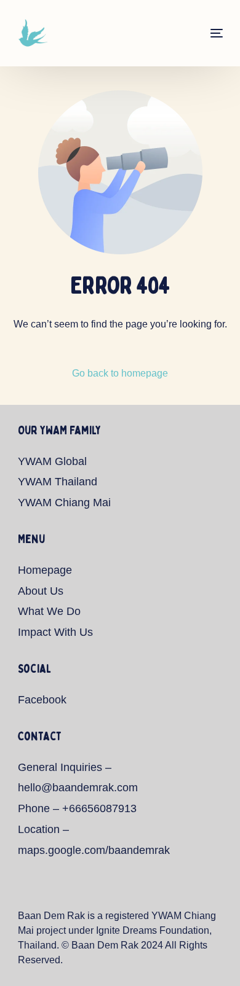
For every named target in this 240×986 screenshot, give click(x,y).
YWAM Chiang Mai (64, 502)
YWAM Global (52, 461)
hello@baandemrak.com (78, 787)
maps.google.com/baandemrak (94, 850)
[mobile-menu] (208, 33)
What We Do (49, 611)
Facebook (42, 700)
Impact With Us (55, 632)
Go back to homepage (120, 373)
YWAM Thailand (57, 481)
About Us (40, 591)
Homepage (45, 570)
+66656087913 (99, 808)
